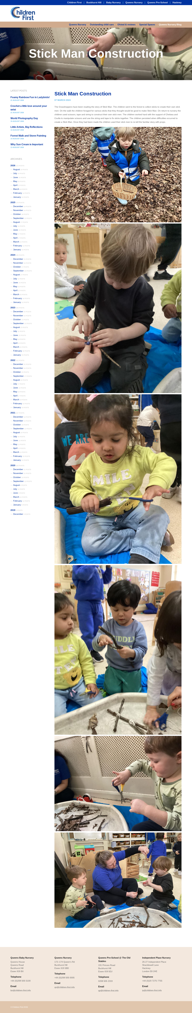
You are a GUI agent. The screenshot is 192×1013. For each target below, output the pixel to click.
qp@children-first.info (108, 990)
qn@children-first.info (64, 987)
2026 (17, 165)
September (22, 218)
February (21, 193)
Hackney (177, 2)
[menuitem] (78, 25)
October (21, 214)
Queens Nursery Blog (170, 24)
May (19, 181)
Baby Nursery (113, 2)
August (20, 169)
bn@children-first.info (20, 990)
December (22, 206)
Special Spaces (147, 24)
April (19, 185)
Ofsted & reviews (126, 24)
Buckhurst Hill (93, 2)
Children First (74, 2)
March (20, 189)
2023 (17, 307)
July (19, 173)
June (19, 177)
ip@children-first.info (152, 990)
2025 (17, 202)
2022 (17, 360)
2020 (17, 465)
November (22, 210)
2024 (17, 255)
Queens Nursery (133, 2)
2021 (17, 413)
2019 (16, 510)
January (21, 197)
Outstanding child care (102, 24)
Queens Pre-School (157, 2)
